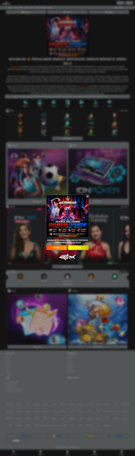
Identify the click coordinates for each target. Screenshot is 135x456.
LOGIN (78, 248)
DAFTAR (56, 248)
